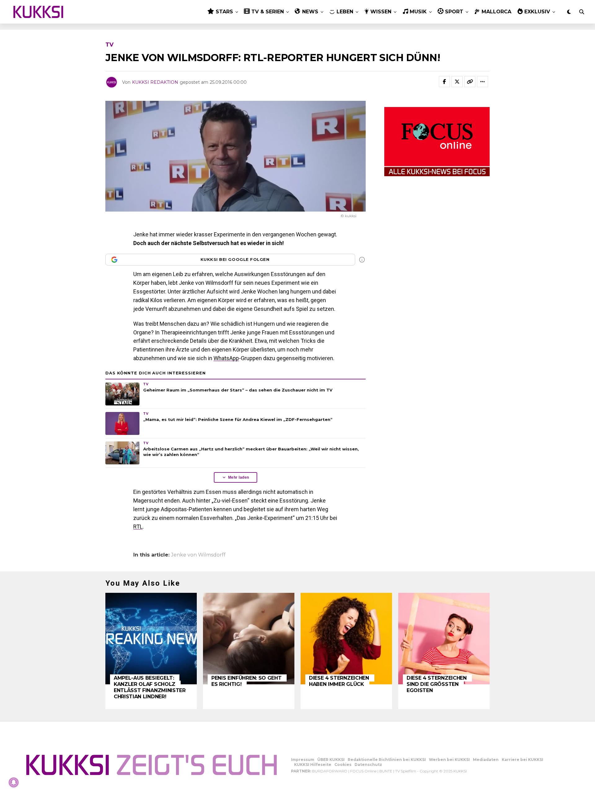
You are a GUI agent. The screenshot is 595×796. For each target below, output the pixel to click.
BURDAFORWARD (329, 771)
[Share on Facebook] (444, 81)
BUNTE (385, 771)
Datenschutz (368, 764)
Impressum (302, 759)
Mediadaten (486, 759)
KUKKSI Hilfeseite (312, 764)
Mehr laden (238, 477)
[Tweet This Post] (457, 81)
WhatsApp (226, 358)
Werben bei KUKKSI (449, 759)
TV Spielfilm (405, 771)
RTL (138, 526)
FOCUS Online (363, 771)
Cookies (342, 764)
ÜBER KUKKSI (331, 759)
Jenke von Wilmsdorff (198, 554)
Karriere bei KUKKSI (522, 759)
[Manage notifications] (14, 782)
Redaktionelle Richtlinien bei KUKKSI (387, 759)
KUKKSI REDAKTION (155, 82)
